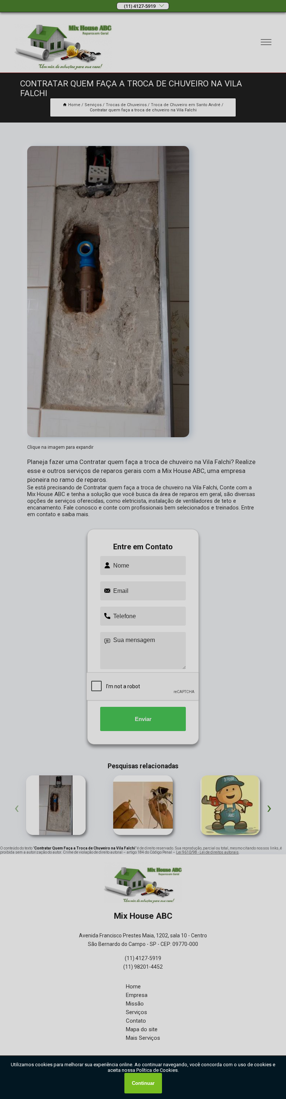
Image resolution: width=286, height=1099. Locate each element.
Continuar (143, 1083)
